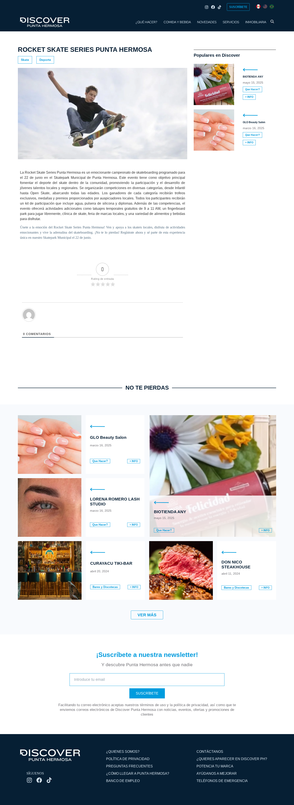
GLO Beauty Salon (254, 122)
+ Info (249, 96)
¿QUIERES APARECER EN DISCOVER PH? (232, 759)
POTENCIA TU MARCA (215, 766)
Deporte (45, 59)
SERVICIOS (231, 22)
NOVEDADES (207, 22)
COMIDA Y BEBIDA (177, 22)
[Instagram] (207, 7)
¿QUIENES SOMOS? (122, 751)
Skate (25, 59)
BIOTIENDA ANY (253, 76)
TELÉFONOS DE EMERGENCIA (222, 781)
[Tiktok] (219, 7)
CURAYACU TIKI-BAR (111, 563)
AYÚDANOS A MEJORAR (217, 773)
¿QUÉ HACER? (146, 22)
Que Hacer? (252, 89)
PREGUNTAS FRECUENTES (129, 766)
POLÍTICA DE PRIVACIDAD (128, 759)
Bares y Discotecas (105, 587)
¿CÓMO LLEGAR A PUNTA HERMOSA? (137, 773)
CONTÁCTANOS (210, 751)
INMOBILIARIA (255, 22)
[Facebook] (213, 7)
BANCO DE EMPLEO (123, 781)
